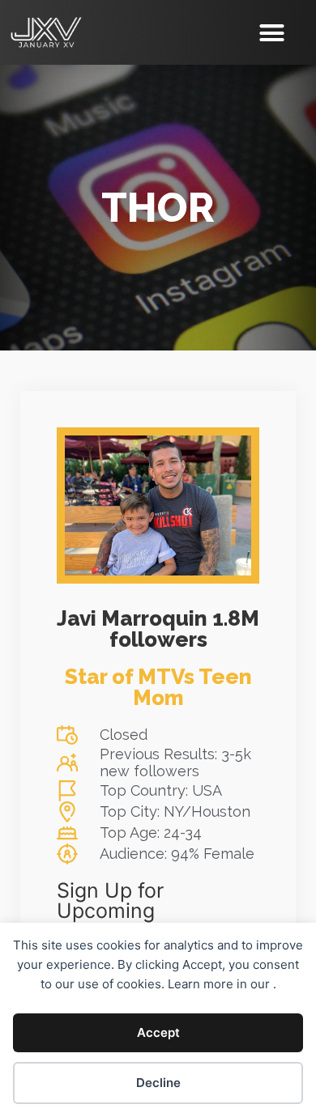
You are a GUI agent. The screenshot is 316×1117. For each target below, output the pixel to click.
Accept (158, 1032)
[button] (272, 32)
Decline (158, 1082)
